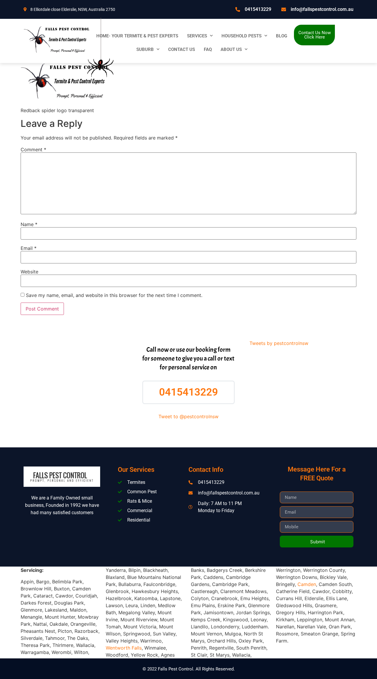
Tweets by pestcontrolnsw (278, 343)
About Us (231, 49)
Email (29, 248)
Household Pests (241, 36)
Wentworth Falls (124, 648)
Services (197, 36)
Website (29, 271)
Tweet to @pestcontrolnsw (188, 416)
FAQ (208, 49)
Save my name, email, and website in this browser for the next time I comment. (114, 295)
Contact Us (181, 49)
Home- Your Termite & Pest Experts (137, 36)
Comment (33, 149)
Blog (281, 36)
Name (29, 224)
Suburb (145, 49)
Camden (306, 584)
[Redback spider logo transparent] (65, 99)
